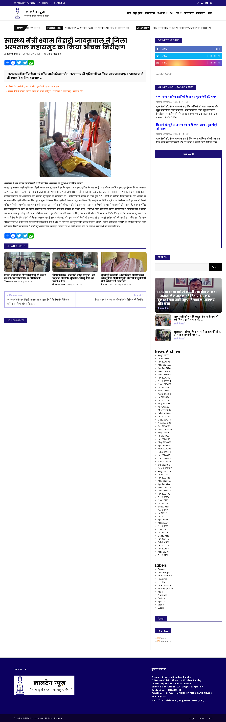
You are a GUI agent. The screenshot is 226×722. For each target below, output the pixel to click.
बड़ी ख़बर (137, 13)
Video (161, 604)
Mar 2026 (164, 371)
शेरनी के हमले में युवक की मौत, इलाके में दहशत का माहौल (33, 86)
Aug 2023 (164, 471)
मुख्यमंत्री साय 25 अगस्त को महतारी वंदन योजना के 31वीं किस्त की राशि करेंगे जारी (77, 27)
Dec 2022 (164, 497)
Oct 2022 (163, 503)
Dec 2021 (163, 525)
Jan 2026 (164, 377)
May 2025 (164, 403)
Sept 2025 (165, 390)
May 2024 (164, 442)
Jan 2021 (163, 545)
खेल (210, 13)
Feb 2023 (164, 490)
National (162, 594)
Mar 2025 (164, 409)
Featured (162, 578)
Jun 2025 (164, 400)
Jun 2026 (164, 361)
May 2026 (164, 364)
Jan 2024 (164, 455)
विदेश (178, 13)
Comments (165, 641)
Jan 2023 (164, 493)
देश (171, 13)
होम (129, 13)
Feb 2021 (163, 542)
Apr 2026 (164, 368)
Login (191, 718)
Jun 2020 (163, 548)
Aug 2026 (164, 355)
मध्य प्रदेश (162, 13)
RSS (210, 718)
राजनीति (200, 13)
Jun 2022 (163, 516)
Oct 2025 (164, 387)
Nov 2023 (164, 461)
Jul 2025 (163, 397)
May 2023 (164, 480)
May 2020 (163, 551)
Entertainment (165, 575)
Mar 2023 (164, 487)
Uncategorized (34, 27)
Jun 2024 (164, 439)
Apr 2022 (163, 519)
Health (161, 582)
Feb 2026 (164, 374)
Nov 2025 (164, 384)
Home (45, 2)
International (164, 585)
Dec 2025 (164, 381)
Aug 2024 (164, 432)
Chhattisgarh (123, 27)
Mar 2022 (163, 522)
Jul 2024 (163, 435)
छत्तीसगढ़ (150, 13)
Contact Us (59, 2)
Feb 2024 (164, 451)
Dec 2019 (163, 555)
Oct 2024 (164, 426)
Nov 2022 (163, 500)
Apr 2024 (164, 445)
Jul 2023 (163, 474)
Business (163, 569)
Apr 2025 (164, 406)
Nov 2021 (163, 529)
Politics (161, 598)
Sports (161, 601)
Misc (160, 591)
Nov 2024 (164, 422)
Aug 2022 (163, 509)
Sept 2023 (165, 467)
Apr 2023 (164, 484)
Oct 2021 (163, 532)
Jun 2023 (164, 477)
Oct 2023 (164, 464)
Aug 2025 (164, 393)
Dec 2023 (164, 458)
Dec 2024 (164, 419)
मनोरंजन (189, 13)
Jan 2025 (164, 416)
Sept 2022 (163, 506)
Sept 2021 (163, 535)
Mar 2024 (164, 448)
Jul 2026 (163, 358)
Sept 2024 (165, 429)
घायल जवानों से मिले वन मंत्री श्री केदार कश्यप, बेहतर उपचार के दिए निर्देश (161, 27)
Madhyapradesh (166, 588)
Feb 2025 (164, 413)
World (161, 607)
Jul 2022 (162, 513)
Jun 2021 (163, 538)
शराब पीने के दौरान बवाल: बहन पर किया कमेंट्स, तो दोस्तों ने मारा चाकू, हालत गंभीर (45, 91)
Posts (162, 638)
